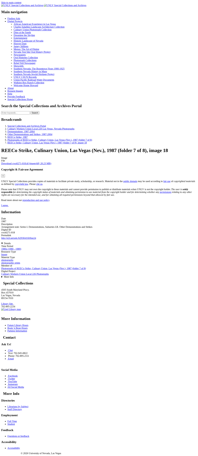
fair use (166, 181)
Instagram (13, 384)
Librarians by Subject (17, 406)
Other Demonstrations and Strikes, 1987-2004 (29, 134)
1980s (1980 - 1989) (11, 249)
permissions (165, 192)
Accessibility (13, 448)
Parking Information (17, 330)
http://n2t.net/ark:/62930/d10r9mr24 (18, 238)
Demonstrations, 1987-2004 (21, 131)
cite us (39, 184)
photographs (7, 260)
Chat (10, 350)
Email (11, 358)
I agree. (5, 205)
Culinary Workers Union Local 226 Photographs (25, 274)
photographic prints (10, 263)
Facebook (13, 376)
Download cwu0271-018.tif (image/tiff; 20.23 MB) (26, 163)
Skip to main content (11, 2)
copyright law (21, 184)
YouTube (12, 381)
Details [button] (7, 243)
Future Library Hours (17, 325)
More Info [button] (9, 276)
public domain (130, 181)
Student (11, 424)
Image (4, 254)
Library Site (7, 303)
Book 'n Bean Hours (17, 328)
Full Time (12, 421)
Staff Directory (14, 409)
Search (35, 113)
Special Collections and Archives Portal (26, 126)
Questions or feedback (18, 436)
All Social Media (15, 387)
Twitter (11, 378)
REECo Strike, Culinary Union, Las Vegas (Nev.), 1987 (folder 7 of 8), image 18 (47, 142)
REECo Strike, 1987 (17, 137)
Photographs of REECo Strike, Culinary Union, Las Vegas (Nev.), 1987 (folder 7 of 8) (49, 140)
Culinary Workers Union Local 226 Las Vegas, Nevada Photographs (40, 128)
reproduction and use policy (35, 200)
